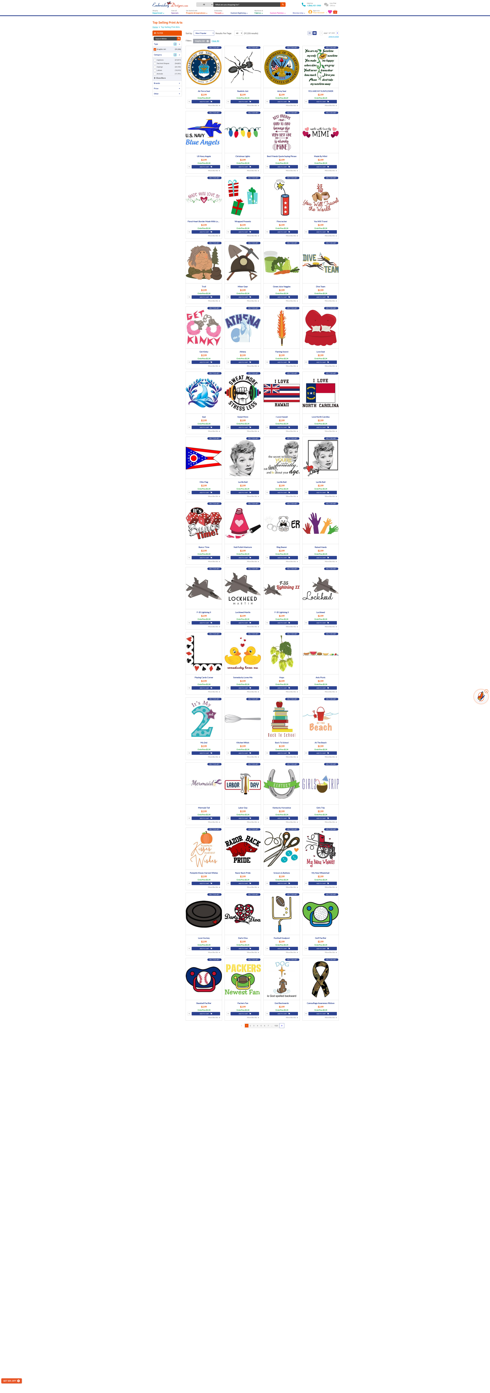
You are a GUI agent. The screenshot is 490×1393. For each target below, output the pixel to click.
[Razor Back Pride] (243, 849)
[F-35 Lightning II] (204, 588)
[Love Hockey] (204, 914)
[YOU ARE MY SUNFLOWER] (321, 67)
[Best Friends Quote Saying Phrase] (282, 132)
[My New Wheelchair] (321, 849)
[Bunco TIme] (204, 523)
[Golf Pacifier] (321, 914)
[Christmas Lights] (243, 132)
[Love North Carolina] (321, 393)
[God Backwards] (282, 979)
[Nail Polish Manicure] (243, 523)
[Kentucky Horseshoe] (282, 784)
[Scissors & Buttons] (282, 849)
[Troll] (204, 263)
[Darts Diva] (243, 914)
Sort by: (189, 33)
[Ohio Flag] (204, 458)
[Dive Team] (321, 263)
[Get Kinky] (204, 328)
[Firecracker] (282, 197)
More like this (213, 105)
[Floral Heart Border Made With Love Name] (204, 197)
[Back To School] (282, 719)
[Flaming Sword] (282, 328)
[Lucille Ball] (243, 458)
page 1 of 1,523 (329, 33)
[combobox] (246, 4)
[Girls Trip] (321, 784)
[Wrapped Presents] (243, 197)
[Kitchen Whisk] (243, 719)
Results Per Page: (224, 33)
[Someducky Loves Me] (243, 654)
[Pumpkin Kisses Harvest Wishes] (204, 849)
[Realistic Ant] (243, 67)
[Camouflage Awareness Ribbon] (321, 979)
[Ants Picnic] (321, 654)
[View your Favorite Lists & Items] (330, 12)
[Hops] (282, 654)
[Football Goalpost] (282, 914)
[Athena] (243, 328)
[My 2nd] (204, 719)
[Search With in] (179, 38)
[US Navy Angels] (204, 132)
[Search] (283, 4)
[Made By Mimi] (321, 132)
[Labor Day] (243, 784)
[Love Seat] (321, 328)
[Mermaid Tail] (204, 784)
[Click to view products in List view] (310, 33)
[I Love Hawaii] (282, 393)
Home (155, 27)
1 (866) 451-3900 (314, 6)
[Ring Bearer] (282, 523)
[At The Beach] (321, 719)
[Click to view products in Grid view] (315, 33)
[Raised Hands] (321, 523)
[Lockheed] (321, 588)
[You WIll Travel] (321, 197)
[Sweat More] (243, 393)
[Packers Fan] (243, 979)
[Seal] (204, 393)
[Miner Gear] (243, 263)
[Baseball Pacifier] (204, 979)
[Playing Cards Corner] (204, 654)
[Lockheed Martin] (243, 588)
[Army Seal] (282, 67)
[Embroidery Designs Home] (170, 4)
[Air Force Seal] (204, 67)
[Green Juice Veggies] (282, 263)
